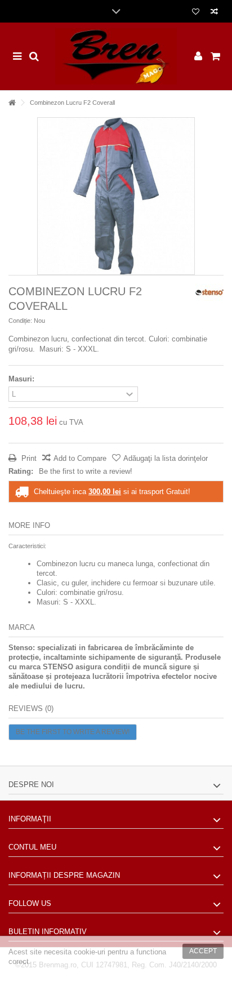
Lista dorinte (195, 12)
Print (28, 458)
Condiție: (20, 320)
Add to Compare (79, 458)
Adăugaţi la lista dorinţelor (165, 458)
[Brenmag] (116, 56)
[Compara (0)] (214, 12)
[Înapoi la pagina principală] (11, 103)
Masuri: (22, 379)
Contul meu (32, 847)
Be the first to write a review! (85, 471)
